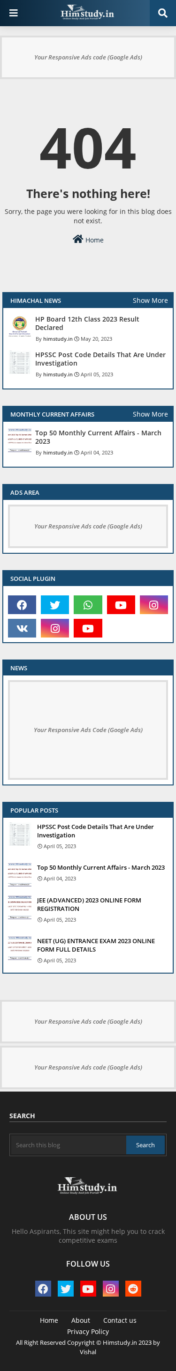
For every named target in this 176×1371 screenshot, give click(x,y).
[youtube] (121, 604)
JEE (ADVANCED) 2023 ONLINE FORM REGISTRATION (89, 904)
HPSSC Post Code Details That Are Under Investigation (100, 359)
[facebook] (22, 604)
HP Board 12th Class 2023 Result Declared (87, 323)
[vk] (22, 628)
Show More (150, 300)
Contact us (120, 1320)
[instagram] (154, 604)
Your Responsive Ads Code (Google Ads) (88, 730)
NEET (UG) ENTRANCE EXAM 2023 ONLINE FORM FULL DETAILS (96, 945)
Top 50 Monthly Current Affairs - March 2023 (98, 437)
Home (94, 239)
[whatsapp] (88, 604)
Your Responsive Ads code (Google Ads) (88, 57)
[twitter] (55, 604)
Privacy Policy (88, 1331)
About (80, 1320)
